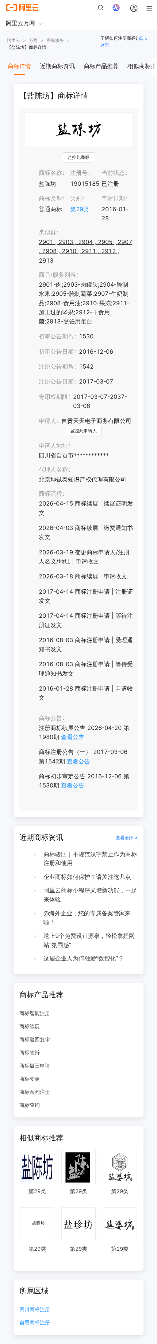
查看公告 (72, 736)
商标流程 (50, 493)
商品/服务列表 (57, 274)
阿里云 (13, 40)
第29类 (79, 209)
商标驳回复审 (34, 1039)
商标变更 (29, 1079)
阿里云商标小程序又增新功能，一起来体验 (90, 895)
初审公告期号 (56, 336)
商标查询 (29, 1105)
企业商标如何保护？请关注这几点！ (90, 876)
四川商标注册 (34, 1309)
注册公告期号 (56, 366)
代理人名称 (53, 469)
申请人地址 (53, 445)
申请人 (47, 420)
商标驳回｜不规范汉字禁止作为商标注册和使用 (90, 858)
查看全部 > (127, 837)
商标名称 (50, 172)
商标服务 (55, 40)
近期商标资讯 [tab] (57, 66)
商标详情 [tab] (19, 66)
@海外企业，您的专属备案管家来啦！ (87, 917)
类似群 (47, 232)
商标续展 (29, 1026)
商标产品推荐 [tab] (101, 66)
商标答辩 (29, 1052)
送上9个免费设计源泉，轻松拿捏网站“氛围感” (89, 940)
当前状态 (113, 172)
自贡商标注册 (34, 1322)
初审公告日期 (56, 351)
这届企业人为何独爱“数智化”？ (83, 958)
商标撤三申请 (34, 1065)
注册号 (79, 172)
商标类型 (50, 198)
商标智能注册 (34, 1013)
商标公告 (50, 718)
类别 (76, 198)
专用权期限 (53, 396)
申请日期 (113, 198)
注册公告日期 (56, 381)
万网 (33, 40)
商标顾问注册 (34, 1092)
